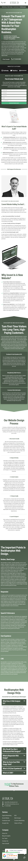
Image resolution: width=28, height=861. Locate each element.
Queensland (16, 7)
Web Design (10, 7)
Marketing (4, 7)
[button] (25, 3)
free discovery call (20, 443)
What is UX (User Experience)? (12, 768)
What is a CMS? (8, 773)
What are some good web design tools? (11, 763)
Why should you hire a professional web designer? (12, 750)
